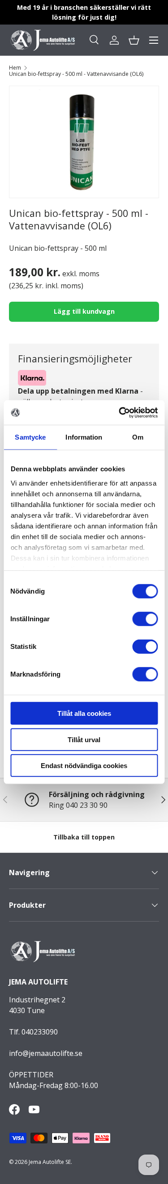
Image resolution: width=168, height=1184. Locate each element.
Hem (15, 68)
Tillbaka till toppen (84, 837)
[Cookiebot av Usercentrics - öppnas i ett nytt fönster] (120, 412)
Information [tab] (83, 437)
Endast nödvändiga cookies (84, 765)
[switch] (145, 619)
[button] (134, 40)
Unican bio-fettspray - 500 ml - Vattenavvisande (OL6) (76, 74)
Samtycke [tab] (30, 437)
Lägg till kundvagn (84, 311)
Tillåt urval (84, 739)
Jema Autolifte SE (50, 1162)
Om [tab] (137, 437)
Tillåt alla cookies (84, 713)
